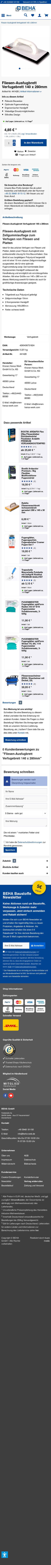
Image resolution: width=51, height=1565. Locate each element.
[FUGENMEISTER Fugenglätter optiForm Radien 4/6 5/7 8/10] (12, 616)
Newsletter (6, 1181)
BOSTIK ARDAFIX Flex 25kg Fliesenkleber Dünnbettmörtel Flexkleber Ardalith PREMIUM (33, 437)
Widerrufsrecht (8, 1163)
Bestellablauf (7, 1185)
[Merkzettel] (32, 15)
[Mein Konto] (39, 15)
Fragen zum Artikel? (27, 154)
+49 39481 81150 (26, 1129)
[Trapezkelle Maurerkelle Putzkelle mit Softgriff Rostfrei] (12, 581)
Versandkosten (18, 1199)
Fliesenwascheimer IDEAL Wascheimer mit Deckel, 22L (33, 678)
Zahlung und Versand (34, 1185)
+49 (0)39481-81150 (11, 2)
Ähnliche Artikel (10, 867)
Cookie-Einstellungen (11, 1177)
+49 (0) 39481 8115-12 (14, 193)
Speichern (10, 849)
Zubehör (9, 860)
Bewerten (31, 151)
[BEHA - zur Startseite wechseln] (25, 8)
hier (37, 1230)
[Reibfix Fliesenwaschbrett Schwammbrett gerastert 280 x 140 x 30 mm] (12, 516)
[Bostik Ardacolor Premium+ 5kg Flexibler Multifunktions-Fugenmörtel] (12, 481)
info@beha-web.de (26, 1133)
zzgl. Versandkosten (29, 134)
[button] (19, 68)
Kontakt (21, 732)
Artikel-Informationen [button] (30, 91)
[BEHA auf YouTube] (10, 1097)
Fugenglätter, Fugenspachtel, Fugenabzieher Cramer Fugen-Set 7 (33, 541)
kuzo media (47, 1239)
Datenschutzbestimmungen (30, 842)
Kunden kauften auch (13, 873)
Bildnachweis (30, 1163)
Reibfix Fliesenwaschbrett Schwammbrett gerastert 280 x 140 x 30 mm (33, 508)
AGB (9, 966)
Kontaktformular (31, 1177)
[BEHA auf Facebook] (5, 1097)
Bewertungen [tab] (9, 702)
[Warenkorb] (46, 15)
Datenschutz (30, 1159)
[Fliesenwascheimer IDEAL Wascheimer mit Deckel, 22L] (12, 686)
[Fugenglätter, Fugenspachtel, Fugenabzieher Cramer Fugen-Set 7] (12, 549)
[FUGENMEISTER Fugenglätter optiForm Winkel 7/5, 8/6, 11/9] (12, 653)
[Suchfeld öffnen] (25, 15)
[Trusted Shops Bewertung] (24, 1049)
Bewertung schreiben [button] (15, 739)
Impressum (6, 1159)
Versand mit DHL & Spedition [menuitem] (35, 2)
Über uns (5, 1155)
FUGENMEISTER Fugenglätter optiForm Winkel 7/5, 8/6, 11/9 (33, 645)
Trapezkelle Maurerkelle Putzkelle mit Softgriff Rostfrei (32, 573)
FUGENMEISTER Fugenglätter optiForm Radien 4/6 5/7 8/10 (33, 608)
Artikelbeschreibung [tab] (13, 217)
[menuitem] (12, 2)
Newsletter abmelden (20, 976)
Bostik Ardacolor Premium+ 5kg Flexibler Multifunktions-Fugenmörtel (30, 473)
